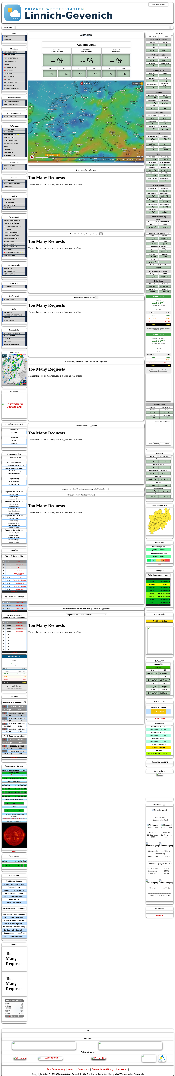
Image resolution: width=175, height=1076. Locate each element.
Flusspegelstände (11, 232)
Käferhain (19, 625)
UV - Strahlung (9, 76)
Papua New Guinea (19, 580)
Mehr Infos (14, 591)
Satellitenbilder (10, 140)
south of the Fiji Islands (19, 573)
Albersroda (19, 628)
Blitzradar (8, 168)
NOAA (6, 146)
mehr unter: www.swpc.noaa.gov (14, 818)
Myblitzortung (9, 256)
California (19, 589)
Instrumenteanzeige (11, 88)
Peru (19, 567)
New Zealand (19, 583)
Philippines (19, 564)
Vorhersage (8, 132)
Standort (7, 39)
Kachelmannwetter (11, 238)
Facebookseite (9, 336)
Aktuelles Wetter (11, 52)
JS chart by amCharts (162, 421)
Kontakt (7, 318)
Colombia (19, 605)
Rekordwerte (9, 85)
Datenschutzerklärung (13, 315)
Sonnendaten (9, 181)
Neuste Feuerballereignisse (14, 702)
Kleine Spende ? (9, 320)
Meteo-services (9, 274)
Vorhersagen (9, 129)
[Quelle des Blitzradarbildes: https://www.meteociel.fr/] (14, 407)
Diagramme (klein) (10, 82)
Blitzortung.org (10, 244)
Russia (19, 570)
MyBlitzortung (9, 165)
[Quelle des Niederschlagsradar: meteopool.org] (14, 384)
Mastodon (7, 341)
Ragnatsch (19, 631)
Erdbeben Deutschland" (13, 226)
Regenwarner (9, 241)
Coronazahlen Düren (12, 220)
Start (6, 36)
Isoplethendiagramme (12, 184)
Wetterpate (8, 250)
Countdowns (8, 186)
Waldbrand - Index (11, 143)
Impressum (8, 312)
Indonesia (19, 561)
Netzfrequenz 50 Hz (11, 116)
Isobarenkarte (9, 155)
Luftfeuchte (8, 73)
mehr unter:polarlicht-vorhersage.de (14, 775)
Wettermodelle (11, 135)
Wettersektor (9, 271)
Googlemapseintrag (11, 344)
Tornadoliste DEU (10, 247)
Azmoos (19, 622)
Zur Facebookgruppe (12, 333)
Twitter (7, 339)
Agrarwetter (9, 137)
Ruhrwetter (8, 268)
